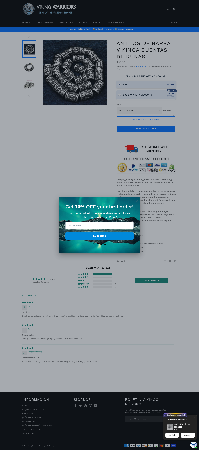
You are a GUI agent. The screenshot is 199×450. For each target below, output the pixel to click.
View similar (172, 435)
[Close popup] (194, 417)
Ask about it (187, 435)
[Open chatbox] (193, 445)
